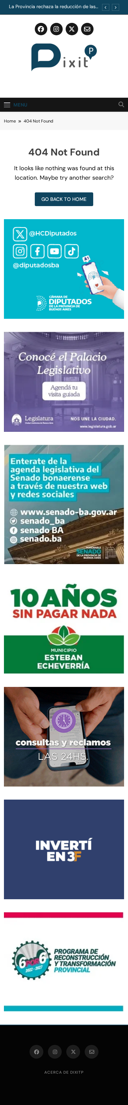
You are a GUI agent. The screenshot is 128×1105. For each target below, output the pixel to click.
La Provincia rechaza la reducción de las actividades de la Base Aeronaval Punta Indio (52, 6)
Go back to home (64, 199)
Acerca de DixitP (64, 1072)
